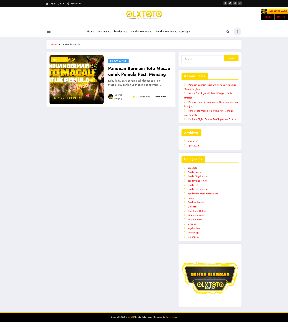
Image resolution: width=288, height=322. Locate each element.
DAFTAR (281, 17)
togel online (194, 228)
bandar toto (120, 31)
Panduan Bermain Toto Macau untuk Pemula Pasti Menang (139, 71)
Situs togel (193, 206)
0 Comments (143, 96)
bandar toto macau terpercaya (173, 31)
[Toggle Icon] (48, 32)
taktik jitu (192, 224)
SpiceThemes (171, 316)
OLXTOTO (130, 316)
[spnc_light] (237, 31)
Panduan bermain (118, 61)
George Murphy (118, 96)
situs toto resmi (195, 219)
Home (90, 31)
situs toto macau (196, 215)
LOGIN (267, 17)
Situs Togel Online (197, 211)
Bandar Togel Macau (198, 176)
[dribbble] (235, 3)
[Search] (228, 32)
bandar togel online (197, 180)
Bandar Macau (195, 172)
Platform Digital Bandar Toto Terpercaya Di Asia (212, 119)
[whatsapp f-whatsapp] (225, 3)
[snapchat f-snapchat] (240, 3)
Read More (160, 96)
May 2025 (193, 141)
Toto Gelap (193, 232)
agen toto (192, 168)
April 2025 (193, 145)
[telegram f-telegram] (230, 3)
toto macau (104, 31)
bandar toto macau (141, 31)
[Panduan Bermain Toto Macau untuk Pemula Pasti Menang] (77, 79)
